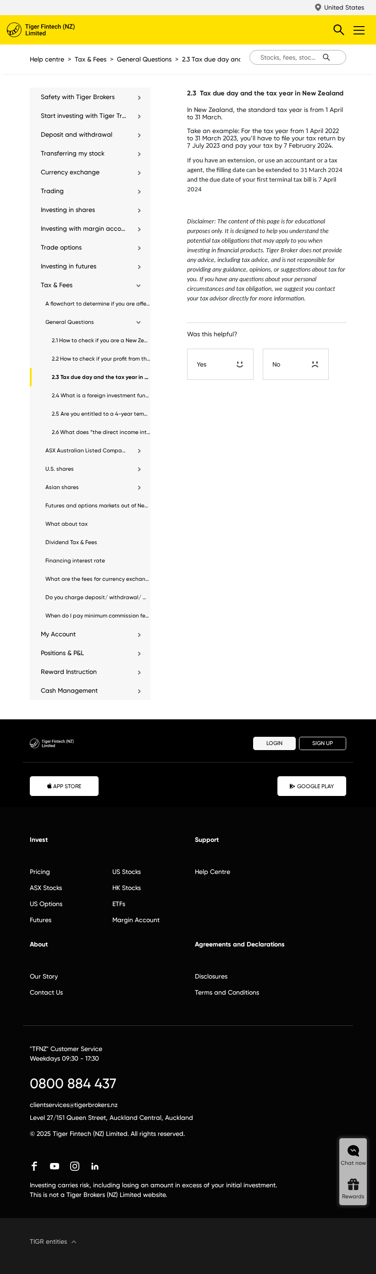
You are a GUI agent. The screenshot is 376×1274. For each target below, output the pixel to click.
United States (344, 7)
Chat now (353, 1163)
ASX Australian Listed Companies (86, 450)
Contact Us (46, 992)
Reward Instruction (69, 671)
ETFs (118, 903)
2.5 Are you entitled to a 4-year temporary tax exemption (101, 414)
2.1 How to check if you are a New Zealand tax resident (101, 340)
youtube (54, 1166)
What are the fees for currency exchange (97, 579)
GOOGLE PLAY (315, 786)
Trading (52, 191)
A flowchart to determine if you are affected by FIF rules (97, 303)
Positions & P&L (62, 652)
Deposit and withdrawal (76, 134)
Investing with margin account (84, 228)
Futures (40, 920)
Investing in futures (68, 266)
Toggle (360, 30)
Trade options (61, 247)
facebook (34, 1166)
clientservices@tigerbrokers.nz (74, 1104)
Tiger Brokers (59, 29)
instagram (74, 1166)
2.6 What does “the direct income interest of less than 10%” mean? (101, 432)
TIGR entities (48, 1241)
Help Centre (212, 871)
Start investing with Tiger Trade (84, 115)
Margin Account (136, 920)
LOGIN (274, 743)
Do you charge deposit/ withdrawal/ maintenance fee (97, 597)
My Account (58, 634)
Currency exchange (70, 172)
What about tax (66, 524)
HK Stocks (126, 887)
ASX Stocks (46, 887)
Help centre (47, 59)
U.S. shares (59, 469)
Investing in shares (68, 209)
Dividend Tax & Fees (71, 542)
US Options (46, 903)
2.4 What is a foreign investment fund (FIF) (101, 395)
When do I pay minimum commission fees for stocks (97, 615)
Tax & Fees (90, 59)
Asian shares (62, 487)
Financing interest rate (75, 560)
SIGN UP (322, 743)
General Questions (144, 59)
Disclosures (211, 976)
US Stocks (126, 871)
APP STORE (67, 786)
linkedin (95, 1166)
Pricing (40, 871)
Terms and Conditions (227, 992)
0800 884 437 (73, 1083)
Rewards (353, 1196)
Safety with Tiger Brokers (78, 96)
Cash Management (69, 690)
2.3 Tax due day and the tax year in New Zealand (101, 377)
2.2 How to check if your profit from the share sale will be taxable (101, 359)
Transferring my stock (73, 153)
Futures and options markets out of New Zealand (97, 505)
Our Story (44, 976)
